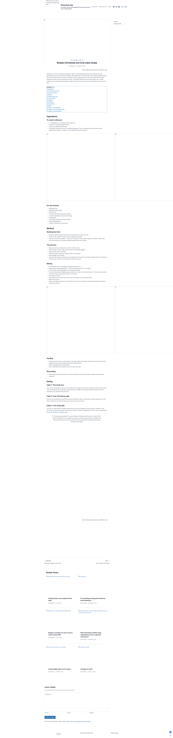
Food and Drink (74, 60)
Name (47, 712)
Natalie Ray (72, 66)
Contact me (95, 6)
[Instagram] (119, 7)
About (109, 6)
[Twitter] (116, 7)
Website (91, 712)
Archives (115, 21)
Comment (48, 694)
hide (53, 87)
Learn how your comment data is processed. (78, 721)
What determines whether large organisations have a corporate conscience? (90, 635)
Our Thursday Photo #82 (102, 562)
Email (69, 712)
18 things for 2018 (86, 669)
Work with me (103, 6)
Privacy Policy (114, 733)
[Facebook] (114, 7)
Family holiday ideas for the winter (59, 669)
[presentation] (61, 585)
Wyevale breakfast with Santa (53, 562)
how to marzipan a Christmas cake (57, 412)
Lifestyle (81, 60)
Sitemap (58, 734)
